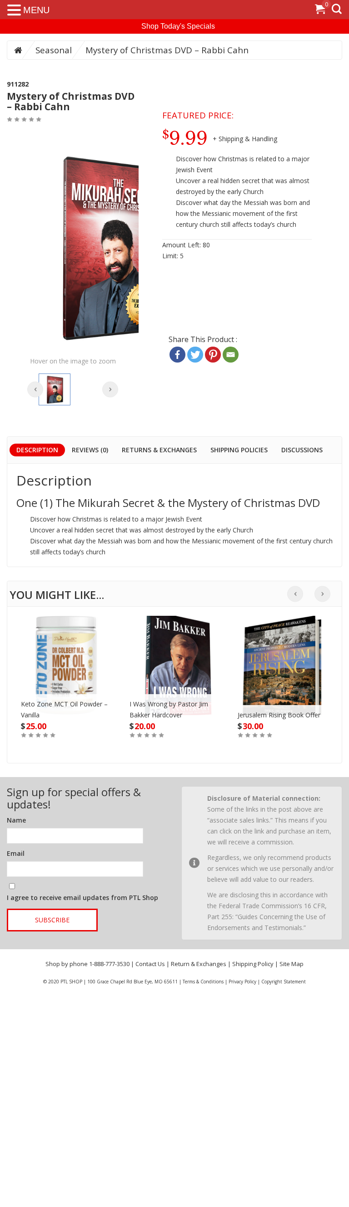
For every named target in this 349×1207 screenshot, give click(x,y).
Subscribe (52, 919)
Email (16, 853)
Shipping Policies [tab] (239, 449)
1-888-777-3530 (109, 964)
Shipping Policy (253, 964)
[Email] (231, 355)
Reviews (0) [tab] (90, 449)
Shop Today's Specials (178, 26)
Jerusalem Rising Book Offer (279, 715)
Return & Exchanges (198, 964)
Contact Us (150, 964)
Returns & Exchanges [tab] (159, 449)
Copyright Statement (283, 981)
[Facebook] (177, 355)
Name (16, 820)
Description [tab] (37, 449)
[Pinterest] (213, 355)
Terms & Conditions (203, 981)
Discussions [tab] (302, 449)
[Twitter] (195, 355)
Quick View (65, 655)
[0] (320, 10)
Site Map (291, 964)
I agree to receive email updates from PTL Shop (82, 897)
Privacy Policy (242, 981)
